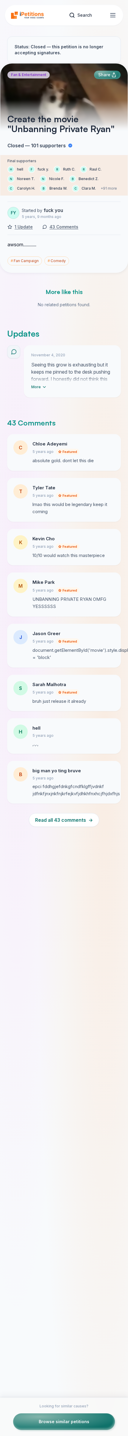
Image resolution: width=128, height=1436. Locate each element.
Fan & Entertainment (28, 74)
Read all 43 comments (64, 820)
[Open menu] (112, 15)
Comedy (57, 261)
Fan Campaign (25, 261)
